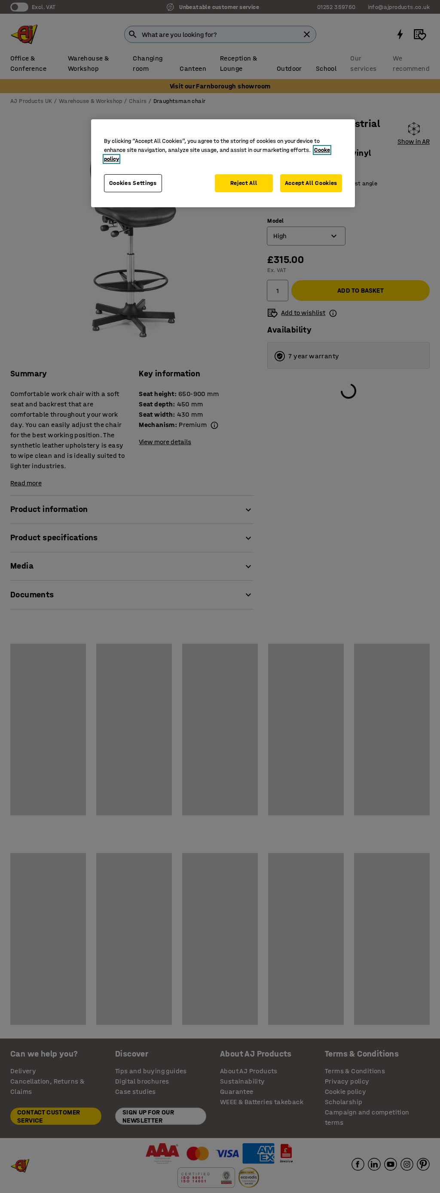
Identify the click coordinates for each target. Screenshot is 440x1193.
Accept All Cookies (311, 183)
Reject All (243, 183)
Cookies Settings (133, 183)
